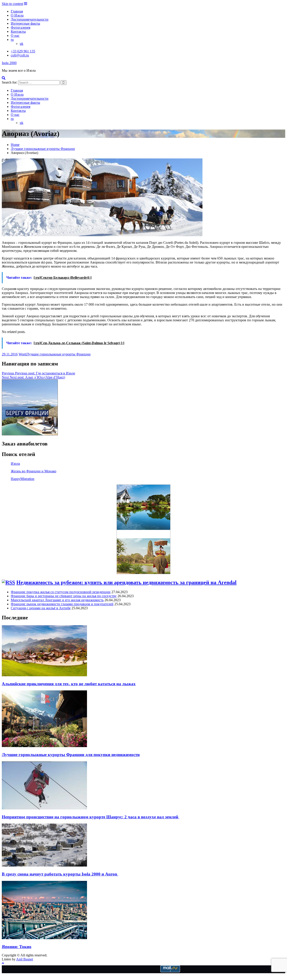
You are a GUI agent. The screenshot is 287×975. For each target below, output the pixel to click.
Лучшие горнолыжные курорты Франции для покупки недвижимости (71, 754)
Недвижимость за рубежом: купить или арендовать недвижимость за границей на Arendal (126, 582)
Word (22, 354)
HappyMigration (22, 479)
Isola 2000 (9, 63)
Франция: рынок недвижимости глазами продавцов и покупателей (62, 604)
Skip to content (12, 4)
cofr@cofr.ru (20, 55)
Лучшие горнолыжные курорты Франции (58, 354)
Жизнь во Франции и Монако (33, 471)
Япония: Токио (16, 946)
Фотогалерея (20, 27)
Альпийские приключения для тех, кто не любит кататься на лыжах (69, 683)
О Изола (17, 15)
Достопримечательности (29, 19)
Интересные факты (25, 23)
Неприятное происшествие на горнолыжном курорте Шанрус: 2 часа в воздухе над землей (90, 817)
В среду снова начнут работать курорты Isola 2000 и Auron (60, 874)
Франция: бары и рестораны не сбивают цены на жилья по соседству (64, 596)
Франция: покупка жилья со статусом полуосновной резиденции (61, 592)
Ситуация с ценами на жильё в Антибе (41, 608)
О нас (15, 35)
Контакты (18, 31)
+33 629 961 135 (23, 51)
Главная (17, 11)
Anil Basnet (24, 959)
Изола (15, 463)
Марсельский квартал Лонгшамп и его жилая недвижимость (57, 600)
